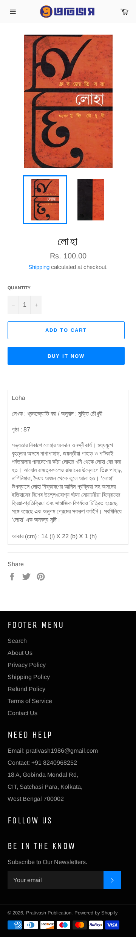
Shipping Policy (29, 677)
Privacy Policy (27, 665)
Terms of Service (30, 701)
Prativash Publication (48, 913)
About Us (20, 653)
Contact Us (22, 713)
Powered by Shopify (95, 913)
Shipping (38, 267)
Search (17, 641)
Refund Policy (26, 689)
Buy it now (66, 356)
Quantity (19, 287)
